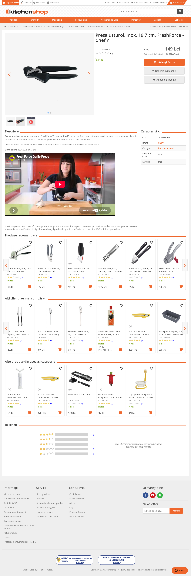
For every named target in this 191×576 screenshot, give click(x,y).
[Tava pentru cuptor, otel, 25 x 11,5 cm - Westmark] (171, 316)
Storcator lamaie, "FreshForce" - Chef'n (139, 333)
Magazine (57, 19)
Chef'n (161, 142)
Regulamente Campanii (15, 512)
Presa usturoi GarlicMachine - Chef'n (18, 396)
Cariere (157, 19)
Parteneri (136, 19)
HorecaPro (54, 2)
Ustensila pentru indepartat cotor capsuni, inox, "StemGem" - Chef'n (110, 397)
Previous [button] (6, 265)
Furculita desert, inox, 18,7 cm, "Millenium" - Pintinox (78, 334)
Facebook (145, 495)
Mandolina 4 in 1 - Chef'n (80, 394)
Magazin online (12, 2)
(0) (142, 277)
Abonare (176, 511)
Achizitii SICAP (10, 503)
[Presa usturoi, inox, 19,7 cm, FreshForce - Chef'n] (49, 74)
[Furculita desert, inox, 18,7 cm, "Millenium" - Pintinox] (80, 316)
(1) (112, 340)
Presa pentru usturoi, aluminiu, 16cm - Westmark (169, 271)
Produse (13, 19)
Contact (178, 19)
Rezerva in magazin (165, 71)
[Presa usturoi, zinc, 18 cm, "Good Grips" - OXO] (80, 253)
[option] (20, 264)
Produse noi (81, 19)
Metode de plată (12, 494)
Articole (40, 498)
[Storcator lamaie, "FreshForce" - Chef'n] (141, 316)
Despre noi (9, 507)
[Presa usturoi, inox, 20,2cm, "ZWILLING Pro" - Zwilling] (110, 253)
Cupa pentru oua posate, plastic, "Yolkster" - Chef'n (141, 396)
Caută (180, 11)
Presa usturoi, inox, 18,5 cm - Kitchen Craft (49, 270)
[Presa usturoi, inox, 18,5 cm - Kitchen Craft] (50, 253)
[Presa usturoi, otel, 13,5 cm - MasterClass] (20, 253)
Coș (71, 507)
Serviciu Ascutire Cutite (47, 516)
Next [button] (185, 265)
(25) (82, 277)
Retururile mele (76, 516)
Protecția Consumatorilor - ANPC (20, 541)
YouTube (153, 495)
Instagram (160, 495)
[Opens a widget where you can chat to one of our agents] (179, 571)
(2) (51, 277)
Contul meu (75, 494)
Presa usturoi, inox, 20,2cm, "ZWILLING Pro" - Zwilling (110, 271)
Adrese (72, 503)
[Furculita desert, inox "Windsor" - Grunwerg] (50, 316)
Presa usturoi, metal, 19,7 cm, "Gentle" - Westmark (141, 270)
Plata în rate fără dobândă (16, 498)
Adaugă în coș (166, 62)
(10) (21, 277)
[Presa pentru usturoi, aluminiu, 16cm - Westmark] (171, 253)
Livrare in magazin (45, 512)
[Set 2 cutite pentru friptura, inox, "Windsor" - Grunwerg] (20, 316)
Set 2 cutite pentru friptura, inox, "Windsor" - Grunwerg (19, 334)
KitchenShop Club (109, 19)
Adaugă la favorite (166, 80)
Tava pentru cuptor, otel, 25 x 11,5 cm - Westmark (171, 333)
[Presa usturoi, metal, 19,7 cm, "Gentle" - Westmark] (141, 253)
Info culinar (41, 2)
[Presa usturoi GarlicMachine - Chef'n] (20, 379)
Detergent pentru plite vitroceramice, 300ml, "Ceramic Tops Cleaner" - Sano (110, 336)
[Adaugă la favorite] (30, 242)
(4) (112, 277)
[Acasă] (5, 27)
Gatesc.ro (27, 2)
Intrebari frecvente (12, 516)
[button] (9, 74)
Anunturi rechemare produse (50, 503)
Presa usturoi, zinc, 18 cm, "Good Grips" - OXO (79, 270)
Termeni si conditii (12, 521)
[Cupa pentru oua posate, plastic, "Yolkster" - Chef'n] (141, 379)
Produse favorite (77, 512)
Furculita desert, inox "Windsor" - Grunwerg (48, 333)
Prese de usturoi (166, 148)
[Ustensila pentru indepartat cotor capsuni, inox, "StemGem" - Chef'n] (110, 379)
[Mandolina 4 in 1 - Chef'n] (80, 379)
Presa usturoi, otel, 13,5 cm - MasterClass (19, 270)
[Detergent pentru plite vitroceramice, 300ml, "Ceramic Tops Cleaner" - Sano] (110, 316)
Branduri (34, 19)
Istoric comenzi (76, 498)
